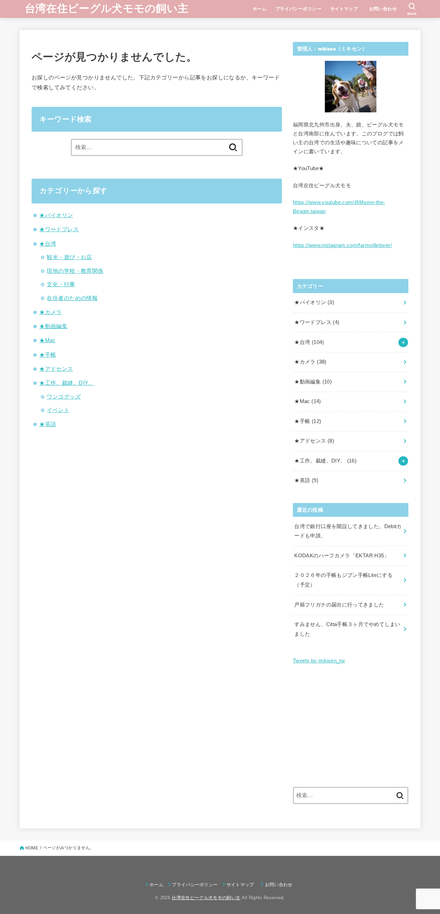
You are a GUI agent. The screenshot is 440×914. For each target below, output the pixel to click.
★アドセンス (56, 369)
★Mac (47, 340)
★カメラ (50, 312)
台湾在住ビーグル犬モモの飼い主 (107, 8)
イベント (58, 410)
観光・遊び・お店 (69, 257)
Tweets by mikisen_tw (319, 661)
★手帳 (47, 355)
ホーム (259, 8)
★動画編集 (53, 326)
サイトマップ (344, 8)
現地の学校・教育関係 (75, 271)
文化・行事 (61, 284)
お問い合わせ (385, 8)
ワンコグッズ (63, 396)
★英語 (47, 424)
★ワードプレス (59, 229)
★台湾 (47, 244)
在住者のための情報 (72, 298)
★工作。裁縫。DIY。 (66, 383)
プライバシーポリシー (298, 8)
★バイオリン (56, 215)
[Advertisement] (350, 726)
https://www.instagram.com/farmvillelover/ (342, 245)
